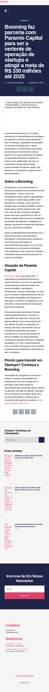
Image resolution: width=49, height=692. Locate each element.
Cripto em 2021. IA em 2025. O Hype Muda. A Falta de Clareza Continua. (28, 489)
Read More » (18, 460)
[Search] (41, 440)
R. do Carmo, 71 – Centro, (13, 644)
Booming (4, 1)
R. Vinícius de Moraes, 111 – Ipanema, (17, 649)
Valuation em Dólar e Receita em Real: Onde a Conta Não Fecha (28, 457)
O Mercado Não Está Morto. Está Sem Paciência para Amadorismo (29, 525)
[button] (43, 11)
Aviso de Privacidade (24, 676)
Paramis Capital (13, 276)
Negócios (24, 20)
